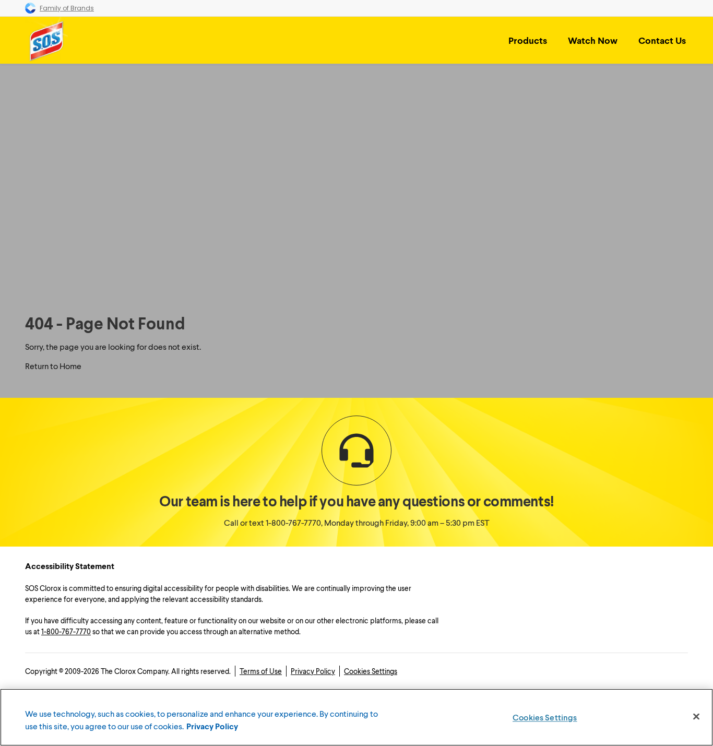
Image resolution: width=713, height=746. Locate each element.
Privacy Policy (313, 671)
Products (527, 40)
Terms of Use (261, 671)
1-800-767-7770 (293, 522)
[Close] (696, 716)
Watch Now (592, 40)
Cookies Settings (370, 671)
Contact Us (662, 40)
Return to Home (53, 366)
